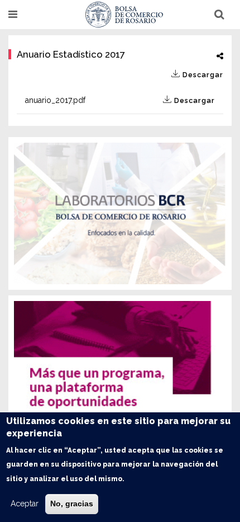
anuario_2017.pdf (120, 100)
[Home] (124, 14)
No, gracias (71, 503)
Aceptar (25, 503)
